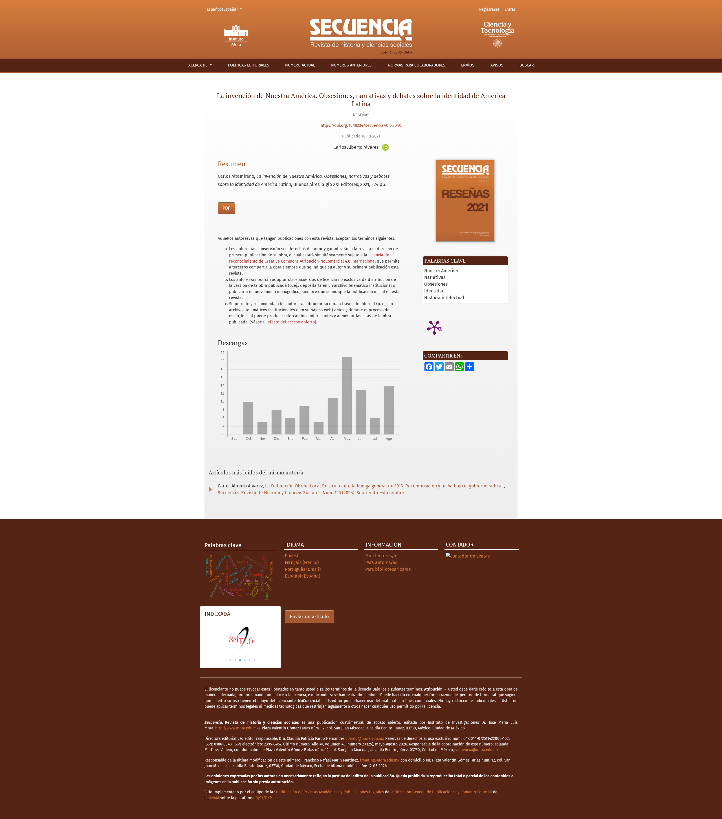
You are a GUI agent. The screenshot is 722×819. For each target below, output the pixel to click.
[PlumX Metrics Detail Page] (434, 327)
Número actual (300, 65)
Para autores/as (381, 562)
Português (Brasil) (303, 569)
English (292, 555)
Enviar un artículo (309, 617)
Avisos (496, 65)
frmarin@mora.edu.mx (379, 760)
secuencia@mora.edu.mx (477, 749)
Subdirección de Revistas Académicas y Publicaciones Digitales (329, 792)
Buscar (527, 65)
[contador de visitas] (468, 555)
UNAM (214, 798)
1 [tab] (230, 660)
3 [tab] (240, 660)
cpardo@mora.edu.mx (364, 738)
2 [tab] (235, 660)
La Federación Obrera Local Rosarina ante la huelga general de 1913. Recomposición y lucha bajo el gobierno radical (384, 486)
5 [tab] (249, 660)
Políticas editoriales (248, 65)
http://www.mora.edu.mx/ (238, 728)
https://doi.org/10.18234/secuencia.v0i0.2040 (361, 125)
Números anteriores (351, 65)
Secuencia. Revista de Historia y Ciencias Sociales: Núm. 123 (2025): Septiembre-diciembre (311, 492)
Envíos (467, 65)
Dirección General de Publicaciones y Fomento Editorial (443, 792)
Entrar (510, 9)
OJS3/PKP (263, 798)
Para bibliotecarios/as (388, 569)
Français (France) (302, 562)
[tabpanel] (240, 639)
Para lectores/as (381, 555)
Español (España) (225, 9)
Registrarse (489, 9)
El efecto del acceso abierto (289, 322)
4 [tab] (245, 660)
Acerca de (198, 65)
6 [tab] (254, 660)
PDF (226, 208)
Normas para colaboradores (416, 65)
